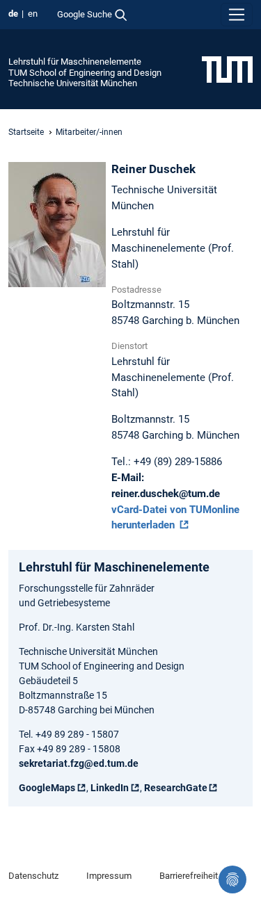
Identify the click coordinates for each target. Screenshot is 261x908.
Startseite (26, 132)
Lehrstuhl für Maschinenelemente (74, 61)
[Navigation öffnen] (237, 14)
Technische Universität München (72, 83)
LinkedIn (109, 787)
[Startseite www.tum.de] (227, 69)
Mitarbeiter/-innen (89, 132)
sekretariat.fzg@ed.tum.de (79, 763)
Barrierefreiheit (188, 875)
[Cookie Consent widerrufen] (232, 879)
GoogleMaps (47, 787)
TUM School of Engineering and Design (84, 72)
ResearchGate (175, 787)
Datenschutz (33, 875)
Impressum (109, 875)
